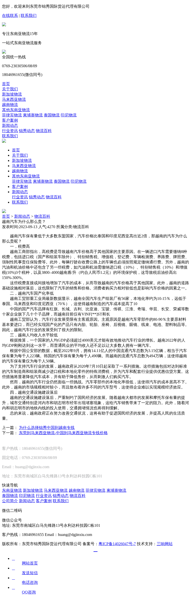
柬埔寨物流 (33, 115)
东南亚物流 (12, 490)
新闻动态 (10, 125)
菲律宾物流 (12, 115)
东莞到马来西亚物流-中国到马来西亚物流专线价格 (63, 433)
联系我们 (29, 15)
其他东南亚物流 (16, 110)
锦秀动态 (27, 131)
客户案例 (10, 120)
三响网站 (165, 544)
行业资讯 (10, 131)
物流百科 (44, 131)
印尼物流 (69, 115)
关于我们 (10, 89)
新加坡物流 (12, 94)
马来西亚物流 (14, 99)
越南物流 (10, 105)
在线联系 (10, 15)
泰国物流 (52, 115)
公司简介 (10, 501)
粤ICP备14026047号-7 (117, 544)
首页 (6, 84)
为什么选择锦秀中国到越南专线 (47, 427)
